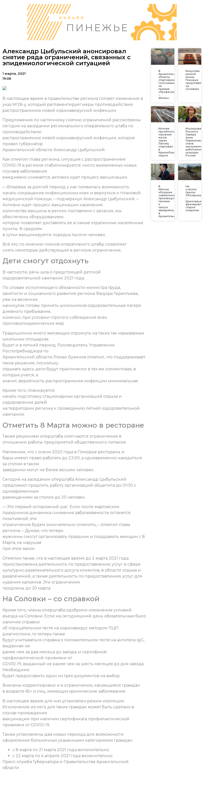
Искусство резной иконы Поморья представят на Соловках (194, 80)
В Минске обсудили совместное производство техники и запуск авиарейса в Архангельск (168, 201)
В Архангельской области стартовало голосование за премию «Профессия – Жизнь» (169, 84)
